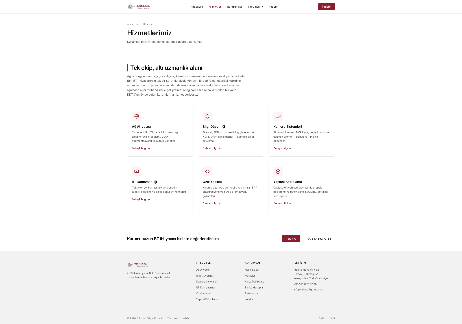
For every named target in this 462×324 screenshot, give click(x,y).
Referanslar (235, 6)
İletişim (273, 6)
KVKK (332, 318)
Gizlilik (322, 318)
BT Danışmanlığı (205, 287)
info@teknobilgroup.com (308, 289)
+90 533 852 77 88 (318, 238)
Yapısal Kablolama (207, 299)
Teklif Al (291, 238)
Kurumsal (254, 6)
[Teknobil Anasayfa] (139, 6)
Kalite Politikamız (255, 281)
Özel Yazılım (203, 293)
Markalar (250, 275)
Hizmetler (215, 6)
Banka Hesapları (254, 287)
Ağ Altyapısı (203, 269)
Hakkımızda (252, 269)
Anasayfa (197, 6)
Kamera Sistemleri (206, 281)
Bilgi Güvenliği (204, 275)
